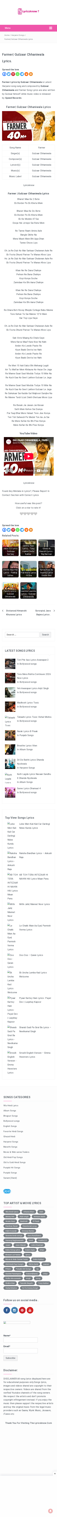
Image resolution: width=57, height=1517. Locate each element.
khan (42, 1250)
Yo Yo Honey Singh (30, 1288)
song (38, 1278)
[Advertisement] (28, 1459)
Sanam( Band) (10, 1178)
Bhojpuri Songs (10, 1116)
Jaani (8, 1245)
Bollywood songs (11, 1121)
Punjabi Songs (10, 1172)
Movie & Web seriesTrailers (16, 1152)
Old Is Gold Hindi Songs (14, 1162)
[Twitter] (9, 74)
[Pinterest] (13, 74)
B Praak (36, 1221)
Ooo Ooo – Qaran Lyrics (31, 955)
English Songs (10, 1126)
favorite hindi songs (14, 1236)
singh (28, 1278)
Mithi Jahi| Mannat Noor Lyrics (34, 904)
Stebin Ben (10, 1283)
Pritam (8, 1269)
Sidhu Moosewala (13, 1278)
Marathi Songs (10, 1147)
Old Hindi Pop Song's (14, 1264)
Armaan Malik (39, 1217)
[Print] (26, 74)
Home (6, 35)
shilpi (45, 1274)
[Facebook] (4, 74)
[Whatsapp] (18, 74)
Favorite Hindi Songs (13, 1131)
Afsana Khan (29, 1212)
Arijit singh (24, 1217)
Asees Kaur (10, 1221)
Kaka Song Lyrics (13, 1250)
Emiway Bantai (28, 1231)
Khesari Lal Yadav (13, 1255)
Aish (41, 1212)
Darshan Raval (11, 1226)
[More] (31, 74)
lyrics (28, 1255)
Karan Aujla (30, 1250)
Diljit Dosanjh (11, 1231)
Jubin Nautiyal (37, 1245)
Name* (7, 1335)
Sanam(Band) (32, 1274)
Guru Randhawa (34, 1236)
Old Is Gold (33, 1264)
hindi (31, 1240)
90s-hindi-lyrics (12, 1212)
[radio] (21, 514)
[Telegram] (22, 74)
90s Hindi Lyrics (10, 1105)
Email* (6, 1346)
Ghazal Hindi (9, 1136)
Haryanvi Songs (17, 35)
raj (37, 1269)
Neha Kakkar (38, 1259)
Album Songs (9, 1110)
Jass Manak (20, 1245)
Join (7, 1191)
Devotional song (30, 1226)
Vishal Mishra (11, 1288)
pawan (46, 1264)
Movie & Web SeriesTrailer (17, 1259)
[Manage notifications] (50, 1511)
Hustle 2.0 (42, 1240)
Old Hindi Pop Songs (13, 1157)
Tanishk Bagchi (26, 1283)
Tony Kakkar (43, 1283)
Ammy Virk (10, 1217)
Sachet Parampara (13, 1274)
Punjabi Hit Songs (11, 1167)
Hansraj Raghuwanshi (15, 1240)
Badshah (24, 1221)
